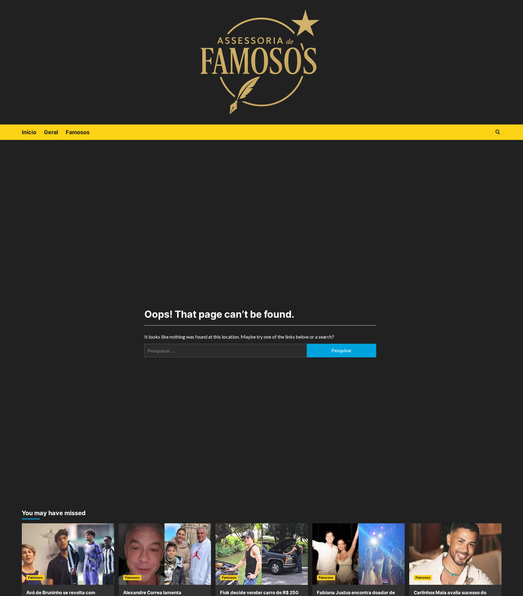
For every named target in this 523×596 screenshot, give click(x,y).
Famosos (78, 132)
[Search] (498, 132)
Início (29, 132)
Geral (51, 132)
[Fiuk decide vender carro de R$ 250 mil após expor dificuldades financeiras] (261, 554)
